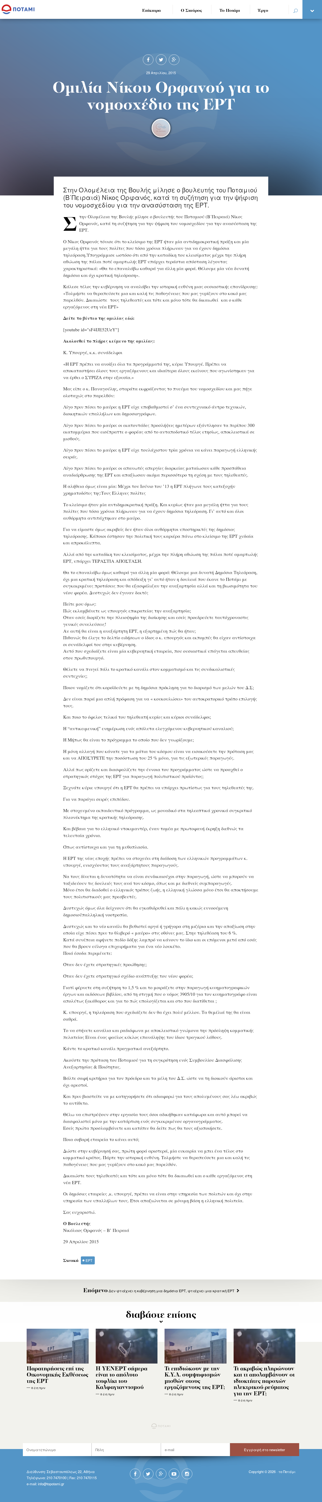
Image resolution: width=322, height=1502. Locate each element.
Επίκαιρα (151, 10)
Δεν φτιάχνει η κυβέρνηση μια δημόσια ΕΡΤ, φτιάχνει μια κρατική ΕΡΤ (158, 1290)
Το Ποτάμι (229, 10)
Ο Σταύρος (191, 10)
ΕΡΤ (89, 1260)
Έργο (263, 10)
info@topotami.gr (51, 1483)
